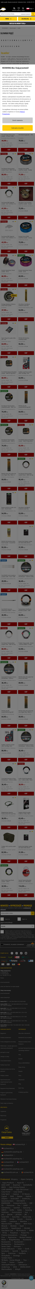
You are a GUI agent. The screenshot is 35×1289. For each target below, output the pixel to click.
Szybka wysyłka (4, 2)
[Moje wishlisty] (19, 8)
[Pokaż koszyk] (23, 8)
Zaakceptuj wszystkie (17, 128)
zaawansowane (25, 14)
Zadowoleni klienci (22, 2)
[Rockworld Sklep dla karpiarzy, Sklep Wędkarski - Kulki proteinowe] (3, 9)
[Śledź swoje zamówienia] (14, 8)
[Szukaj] (33, 14)
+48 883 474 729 (30, 2)
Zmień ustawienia (17, 120)
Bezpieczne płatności (12, 2)
